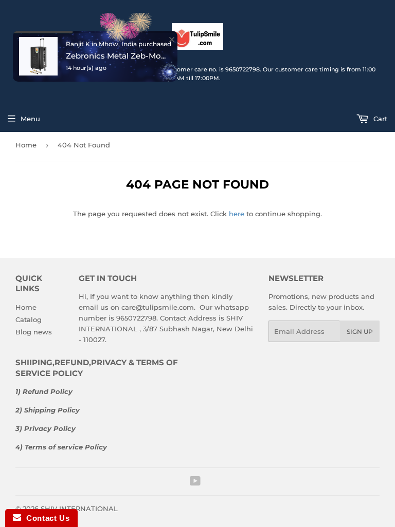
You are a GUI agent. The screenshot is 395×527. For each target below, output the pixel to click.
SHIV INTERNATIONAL (79, 508)
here (236, 214)
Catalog (28, 319)
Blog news (33, 332)
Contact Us (45, 518)
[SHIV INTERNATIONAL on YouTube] (195, 482)
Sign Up (360, 331)
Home (26, 307)
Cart (379, 119)
